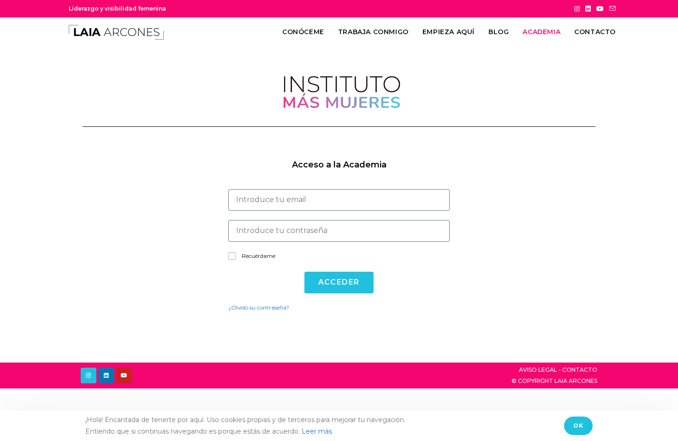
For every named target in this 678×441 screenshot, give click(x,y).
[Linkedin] (106, 375)
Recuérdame (257, 255)
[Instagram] (88, 375)
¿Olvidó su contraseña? (258, 307)
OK (578, 425)
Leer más (317, 431)
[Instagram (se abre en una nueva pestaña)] (577, 8)
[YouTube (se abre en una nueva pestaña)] (600, 8)
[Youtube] (124, 375)
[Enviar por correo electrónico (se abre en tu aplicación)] (611, 8)
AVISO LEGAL (538, 369)
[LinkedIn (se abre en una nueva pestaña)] (588, 8)
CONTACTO (579, 369)
